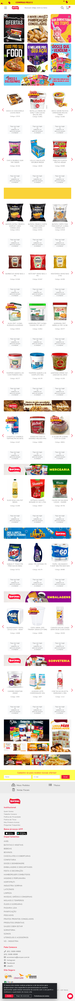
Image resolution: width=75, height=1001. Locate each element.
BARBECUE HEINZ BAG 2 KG (15, 275)
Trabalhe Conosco (10, 814)
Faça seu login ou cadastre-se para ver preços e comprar (15, 130)
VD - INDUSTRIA (11, 941)
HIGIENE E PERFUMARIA (15, 878)
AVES (6, 841)
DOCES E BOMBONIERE (14, 863)
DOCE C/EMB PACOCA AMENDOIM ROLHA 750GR (60, 113)
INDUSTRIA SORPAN (13, 886)
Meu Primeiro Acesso (11, 822)
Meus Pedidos (23, 785)
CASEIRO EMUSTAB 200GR (15, 692)
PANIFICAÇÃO (10, 911)
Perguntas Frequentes (12, 825)
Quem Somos (9, 811)
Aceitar (9, 996)
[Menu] (5, 8)
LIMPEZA (8, 893)
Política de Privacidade (12, 817)
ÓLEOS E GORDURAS (13, 904)
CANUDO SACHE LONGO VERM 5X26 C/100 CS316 (60, 629)
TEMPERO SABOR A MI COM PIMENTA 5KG (15, 374)
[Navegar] (3, 110)
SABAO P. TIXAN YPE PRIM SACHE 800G (15, 565)
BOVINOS (8, 852)
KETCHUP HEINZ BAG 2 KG (37, 275)
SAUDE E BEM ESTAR (13, 926)
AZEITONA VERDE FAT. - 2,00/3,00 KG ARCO (60, 374)
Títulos (56, 785)
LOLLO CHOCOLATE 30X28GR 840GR (37, 161)
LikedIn (9, 966)
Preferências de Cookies (41, 996)
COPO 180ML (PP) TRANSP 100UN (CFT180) (37, 629)
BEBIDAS (8, 849)
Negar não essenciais (22, 996)
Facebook (10, 963)
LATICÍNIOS (9, 889)
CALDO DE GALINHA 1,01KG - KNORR (60, 501)
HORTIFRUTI (9, 882)
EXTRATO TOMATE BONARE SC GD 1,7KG (37, 501)
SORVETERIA (9, 930)
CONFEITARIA (10, 860)
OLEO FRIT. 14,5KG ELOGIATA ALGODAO (15, 324)
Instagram (10, 960)
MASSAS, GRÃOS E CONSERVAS (18, 897)
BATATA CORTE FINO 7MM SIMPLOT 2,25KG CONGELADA (60, 226)
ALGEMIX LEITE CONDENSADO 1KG (37, 692)
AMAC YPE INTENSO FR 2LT (37, 565)
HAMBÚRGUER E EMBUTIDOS (17, 874)
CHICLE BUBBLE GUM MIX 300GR (15, 161)
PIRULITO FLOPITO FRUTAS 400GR (60, 161)
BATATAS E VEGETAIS (13, 845)
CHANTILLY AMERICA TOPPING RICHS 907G (15, 438)
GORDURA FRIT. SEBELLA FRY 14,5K (60, 324)
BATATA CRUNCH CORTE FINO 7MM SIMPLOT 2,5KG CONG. (37, 226)
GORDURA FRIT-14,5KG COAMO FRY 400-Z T (37, 324)
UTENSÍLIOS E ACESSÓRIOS (16, 937)
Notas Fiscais (22, 790)
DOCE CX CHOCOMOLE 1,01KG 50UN (15, 112)
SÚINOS (7, 934)
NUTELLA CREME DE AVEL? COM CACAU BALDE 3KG (37, 113)
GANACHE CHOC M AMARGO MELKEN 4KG (37, 438)
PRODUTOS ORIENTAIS (14, 923)
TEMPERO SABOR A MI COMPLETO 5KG (37, 374)
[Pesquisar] (62, 8)
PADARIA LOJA (10, 908)
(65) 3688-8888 (11, 954)
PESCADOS (9, 915)
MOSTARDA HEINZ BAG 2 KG (60, 275)
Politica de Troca (10, 820)
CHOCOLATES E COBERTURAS (17, 856)
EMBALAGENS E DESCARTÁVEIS (18, 867)
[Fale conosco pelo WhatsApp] (70, 996)
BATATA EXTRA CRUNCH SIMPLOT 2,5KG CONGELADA (15, 226)
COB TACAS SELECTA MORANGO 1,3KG (60, 692)
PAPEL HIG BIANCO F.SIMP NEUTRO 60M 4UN (60, 565)
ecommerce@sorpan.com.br (18, 957)
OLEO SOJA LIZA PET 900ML (15, 501)
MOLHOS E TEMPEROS (14, 900)
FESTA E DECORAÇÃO (13, 871)
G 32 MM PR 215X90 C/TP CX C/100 (60, 438)
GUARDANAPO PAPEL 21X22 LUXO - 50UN (15, 629)
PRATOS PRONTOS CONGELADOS (19, 919)
